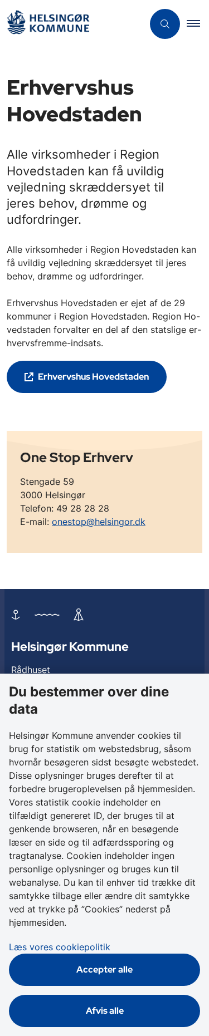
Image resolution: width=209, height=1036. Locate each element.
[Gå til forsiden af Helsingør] (71, 24)
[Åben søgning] (165, 24)
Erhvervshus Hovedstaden (93, 376)
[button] (198, 24)
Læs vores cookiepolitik (59, 946)
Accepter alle (104, 969)
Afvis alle (105, 1011)
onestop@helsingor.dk (98, 521)
